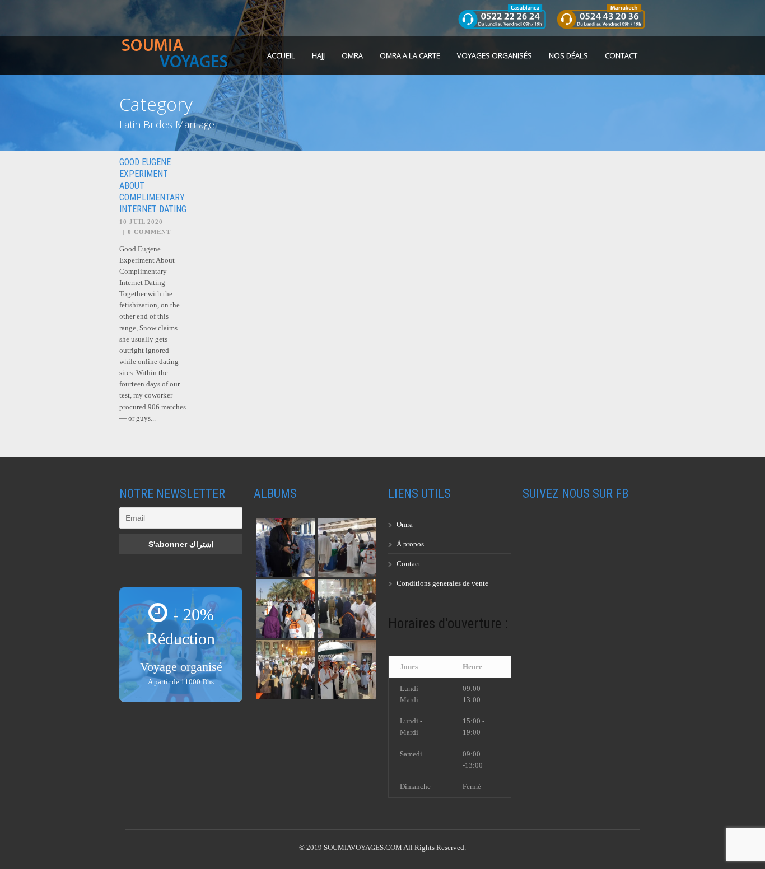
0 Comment (149, 231)
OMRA (352, 55)
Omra (405, 524)
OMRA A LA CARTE (410, 55)
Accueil (281, 55)
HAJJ (318, 55)
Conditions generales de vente (442, 583)
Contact (621, 55)
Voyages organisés (494, 55)
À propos (410, 544)
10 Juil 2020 (141, 221)
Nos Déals (568, 55)
